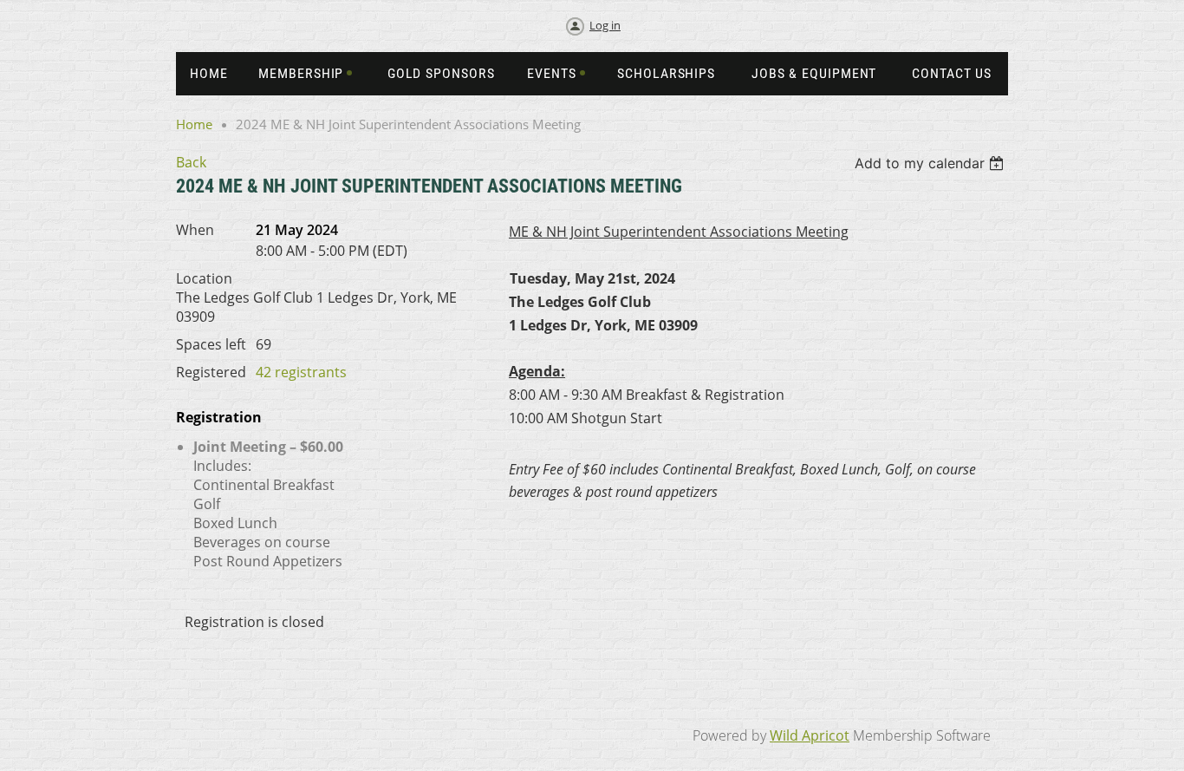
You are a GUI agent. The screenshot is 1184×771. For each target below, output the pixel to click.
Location (204, 278)
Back (191, 162)
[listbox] (931, 163)
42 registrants (301, 372)
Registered (211, 372)
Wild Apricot (809, 735)
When (195, 229)
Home (194, 124)
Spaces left (211, 344)
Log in (605, 25)
